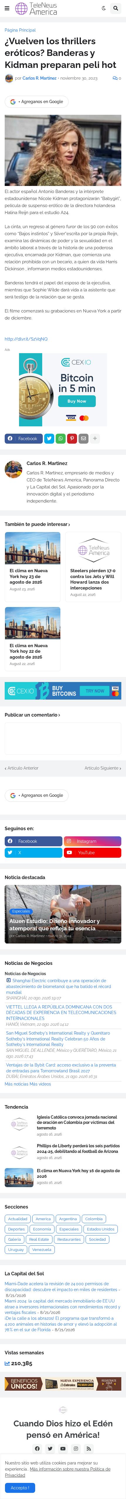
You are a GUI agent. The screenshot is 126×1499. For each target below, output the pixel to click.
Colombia (94, 1219)
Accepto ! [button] (20, 1488)
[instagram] (76, 1449)
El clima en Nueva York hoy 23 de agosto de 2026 (29, 576)
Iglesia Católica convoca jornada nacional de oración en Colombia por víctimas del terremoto (77, 1122)
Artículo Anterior (23, 768)
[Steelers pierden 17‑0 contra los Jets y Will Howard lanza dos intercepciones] (93, 548)
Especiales (69, 1229)
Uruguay (16, 1249)
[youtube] (63, 1449)
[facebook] (37, 1449)
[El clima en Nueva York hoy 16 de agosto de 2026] (19, 1177)
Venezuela (41, 1249)
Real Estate (39, 1239)
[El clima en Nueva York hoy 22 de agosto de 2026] (32, 623)
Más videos (40, 1084)
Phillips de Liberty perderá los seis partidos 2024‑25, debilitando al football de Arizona (78, 1148)
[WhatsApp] (61, 439)
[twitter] (50, 1449)
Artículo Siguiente (101, 768)
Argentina (68, 1219)
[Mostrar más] (95, 439)
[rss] (89, 1449)
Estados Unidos (100, 1229)
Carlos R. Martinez (47, 463)
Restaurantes (69, 1239)
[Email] (83, 439)
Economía (42, 1229)
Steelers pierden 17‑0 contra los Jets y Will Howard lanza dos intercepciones (92, 579)
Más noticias (16, 1084)
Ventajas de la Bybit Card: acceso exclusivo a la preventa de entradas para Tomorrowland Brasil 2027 (61, 1068)
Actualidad (17, 1219)
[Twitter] (49, 439)
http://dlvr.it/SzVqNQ (26, 339)
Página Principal (20, 30)
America (43, 1219)
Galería (14, 1239)
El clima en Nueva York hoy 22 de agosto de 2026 (29, 651)
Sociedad (97, 1239)
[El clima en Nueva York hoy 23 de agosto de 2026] (32, 548)
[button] (7, 8)
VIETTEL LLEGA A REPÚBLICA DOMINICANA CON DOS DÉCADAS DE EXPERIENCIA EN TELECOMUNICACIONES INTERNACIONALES (61, 1013)
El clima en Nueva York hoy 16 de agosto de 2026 (78, 1173)
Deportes (16, 1229)
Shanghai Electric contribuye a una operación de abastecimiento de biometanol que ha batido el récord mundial (58, 986)
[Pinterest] (72, 439)
